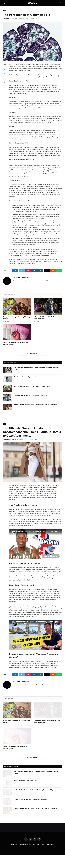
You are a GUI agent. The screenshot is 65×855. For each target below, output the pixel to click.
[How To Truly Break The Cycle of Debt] (7, 379)
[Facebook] (4, 69)
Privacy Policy (25, 844)
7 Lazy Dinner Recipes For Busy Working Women (16, 318)
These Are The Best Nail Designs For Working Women (15, 343)
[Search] (60, 3)
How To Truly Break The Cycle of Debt (25, 377)
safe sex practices (22, 207)
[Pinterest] (4, 82)
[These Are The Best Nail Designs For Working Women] (17, 332)
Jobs (43, 844)
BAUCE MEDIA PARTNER (10, 18)
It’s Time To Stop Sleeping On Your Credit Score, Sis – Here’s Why (33, 386)
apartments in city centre (31, 610)
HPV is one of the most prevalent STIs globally (24, 85)
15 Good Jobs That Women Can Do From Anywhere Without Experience (35, 404)
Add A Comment (32, 353)
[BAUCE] (32, 3)
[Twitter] (4, 73)
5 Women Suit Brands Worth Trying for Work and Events (47, 318)
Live (5, 10)
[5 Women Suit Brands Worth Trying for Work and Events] (48, 306)
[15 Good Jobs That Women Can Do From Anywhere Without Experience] (7, 407)
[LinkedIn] (4, 78)
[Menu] (5, 3)
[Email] (4, 86)
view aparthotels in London (46, 519)
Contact (36, 844)
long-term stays (25, 608)
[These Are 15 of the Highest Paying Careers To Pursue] (7, 397)
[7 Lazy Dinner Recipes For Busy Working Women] (17, 306)
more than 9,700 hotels (41, 485)
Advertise (14, 844)
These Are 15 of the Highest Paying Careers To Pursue (30, 395)
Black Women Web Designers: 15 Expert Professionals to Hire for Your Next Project (36, 368)
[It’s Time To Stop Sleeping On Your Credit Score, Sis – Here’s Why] (7, 388)
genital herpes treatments (17, 153)
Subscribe (50, 844)
